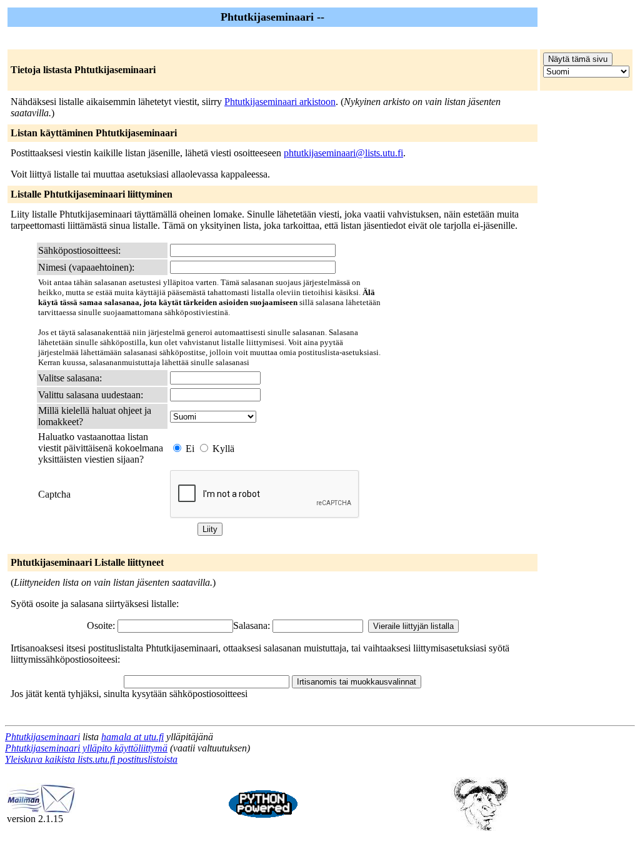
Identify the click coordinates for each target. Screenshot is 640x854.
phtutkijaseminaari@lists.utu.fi (343, 153)
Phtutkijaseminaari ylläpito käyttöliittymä (86, 748)
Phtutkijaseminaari (42, 736)
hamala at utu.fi (132, 736)
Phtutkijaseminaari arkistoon (280, 101)
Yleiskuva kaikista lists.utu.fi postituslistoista (91, 759)
